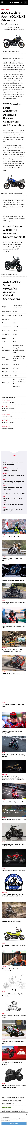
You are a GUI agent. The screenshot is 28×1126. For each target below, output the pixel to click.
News (4, 485)
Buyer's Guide (5, 9)
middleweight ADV (9, 63)
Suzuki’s (8, 61)
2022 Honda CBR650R (8, 402)
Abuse (22, 1097)
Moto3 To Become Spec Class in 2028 (14, 494)
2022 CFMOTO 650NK (8, 422)
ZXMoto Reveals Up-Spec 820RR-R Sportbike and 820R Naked (13, 482)
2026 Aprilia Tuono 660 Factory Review (13, 674)
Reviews (5, 473)
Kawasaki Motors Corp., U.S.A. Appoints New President (12, 469)
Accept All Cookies (14, 1123)
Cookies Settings (6, 1107)
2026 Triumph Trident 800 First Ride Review (13, 476)
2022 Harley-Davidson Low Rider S (9, 409)
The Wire (5, 461)
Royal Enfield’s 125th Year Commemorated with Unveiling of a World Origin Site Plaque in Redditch (13, 778)
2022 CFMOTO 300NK (8, 428)
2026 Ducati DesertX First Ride (11, 921)
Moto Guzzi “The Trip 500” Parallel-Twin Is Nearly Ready (13, 510)
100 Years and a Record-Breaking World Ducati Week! (12, 463)
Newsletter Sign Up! (8, 1103)
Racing (4, 492)
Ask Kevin (4, 1039)
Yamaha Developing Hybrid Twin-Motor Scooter (13, 488)
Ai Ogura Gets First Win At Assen (13, 504)
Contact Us (5, 1100)
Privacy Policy (6, 1097)
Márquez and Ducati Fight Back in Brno (13, 802)
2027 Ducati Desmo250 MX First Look (13, 870)
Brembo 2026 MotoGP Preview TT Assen (14, 819)
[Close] (26, 1114)
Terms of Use (15, 1097)
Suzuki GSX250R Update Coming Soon (12, 499)
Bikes (4, 479)
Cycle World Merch (15, 1100)
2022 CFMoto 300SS (7, 416)
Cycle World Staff (14, 27)
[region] (14, 1119)
